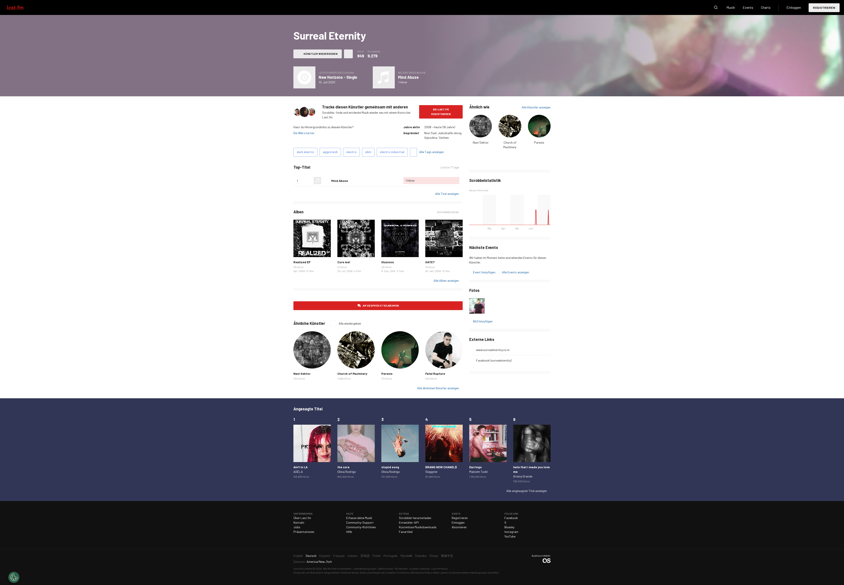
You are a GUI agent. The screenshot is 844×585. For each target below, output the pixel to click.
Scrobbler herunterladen (415, 518)
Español (324, 556)
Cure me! (343, 262)
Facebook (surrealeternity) (493, 360)
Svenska (420, 556)
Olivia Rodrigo (346, 471)
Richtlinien (401, 568)
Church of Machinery (352, 373)
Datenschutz (385, 568)
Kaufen (300, 250)
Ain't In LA (300, 467)
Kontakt (298, 522)
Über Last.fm (302, 518)
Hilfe (349, 532)
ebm (368, 152)
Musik (730, 7)
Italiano (352, 556)
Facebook (511, 518)
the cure (343, 467)
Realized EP (302, 262)
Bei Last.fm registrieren (441, 111)
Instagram (511, 532)
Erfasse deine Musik (359, 518)
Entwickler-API (409, 522)
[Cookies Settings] (13, 577)
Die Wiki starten (303, 133)
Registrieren (824, 7)
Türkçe (433, 556)
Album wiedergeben (304, 77)
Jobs (296, 527)
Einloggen (793, 7)
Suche (715, 7)
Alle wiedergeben (350, 323)
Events (748, 7)
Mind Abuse (408, 77)
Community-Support (360, 522)
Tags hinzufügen (413, 152)
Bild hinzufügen (483, 321)
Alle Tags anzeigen (431, 152)
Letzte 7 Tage (449, 167)
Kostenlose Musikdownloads (418, 527)
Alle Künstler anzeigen (536, 107)
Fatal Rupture (435, 373)
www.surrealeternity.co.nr (493, 350)
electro (351, 152)
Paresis (539, 142)
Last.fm (20, 7)
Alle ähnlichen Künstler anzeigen (438, 388)
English (298, 556)
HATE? (430, 262)
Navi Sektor (481, 142)
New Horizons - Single (338, 77)
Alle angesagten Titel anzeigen (526, 491)
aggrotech (330, 152)
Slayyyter (431, 471)
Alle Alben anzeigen (446, 280)
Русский (406, 556)
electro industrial (392, 152)
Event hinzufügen (484, 272)
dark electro (305, 152)
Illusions (387, 262)
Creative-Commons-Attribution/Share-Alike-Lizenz (416, 572)
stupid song (390, 467)
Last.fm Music (439, 568)
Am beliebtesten (448, 212)
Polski (377, 556)
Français (339, 556)
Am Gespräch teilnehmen (381, 305)
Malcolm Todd (478, 471)
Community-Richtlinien (361, 527)
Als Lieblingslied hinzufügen (326, 180)
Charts (766, 7)
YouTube (509, 536)
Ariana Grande (522, 476)
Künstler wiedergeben (320, 53)
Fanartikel (406, 532)
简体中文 (447, 556)
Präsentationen (303, 532)
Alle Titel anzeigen (447, 194)
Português (391, 556)
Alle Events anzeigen (515, 272)
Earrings (475, 467)
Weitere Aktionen (348, 53)
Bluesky (509, 527)
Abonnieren (459, 527)
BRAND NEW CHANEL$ (441, 467)
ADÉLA (298, 471)
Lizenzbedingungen (365, 568)
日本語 (365, 556)
